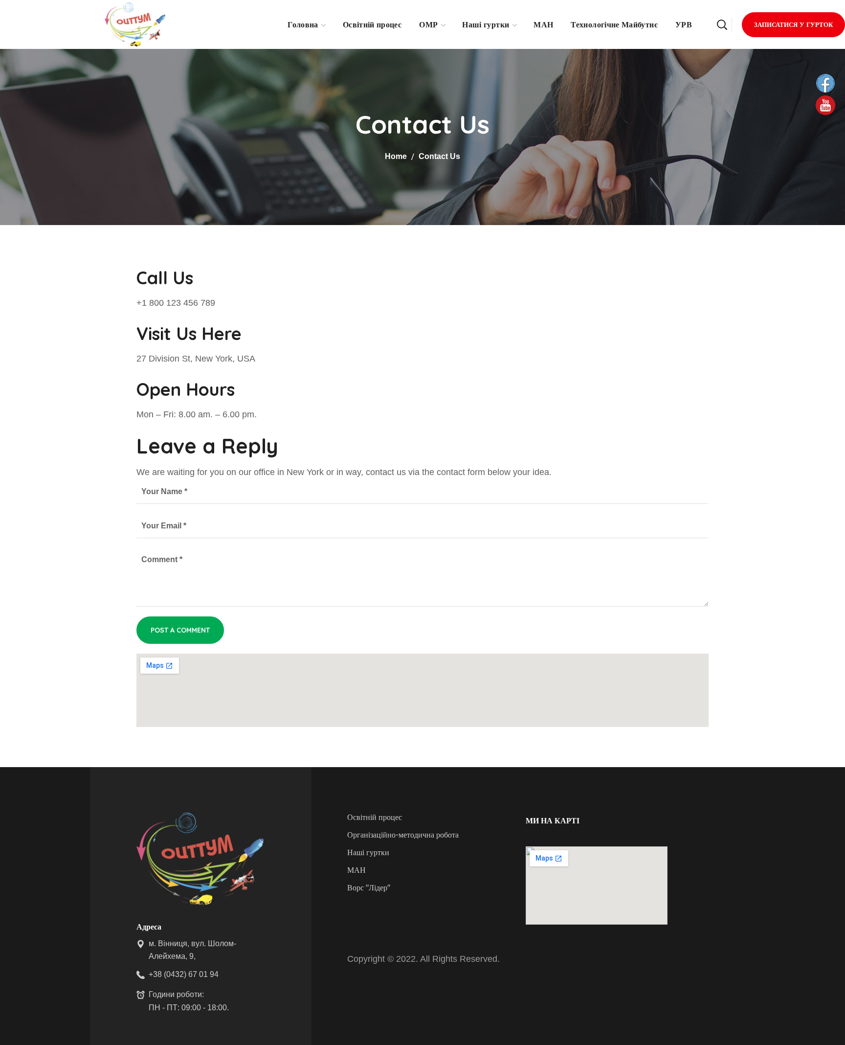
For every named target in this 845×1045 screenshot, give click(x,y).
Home (396, 156)
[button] (722, 24)
